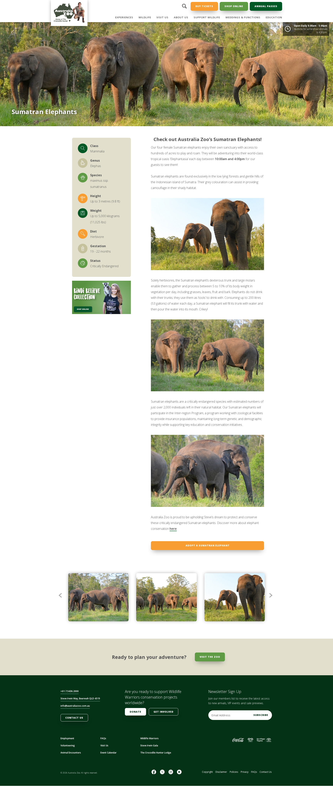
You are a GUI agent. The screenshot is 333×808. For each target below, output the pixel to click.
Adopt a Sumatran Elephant (208, 545)
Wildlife (145, 17)
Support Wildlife (207, 17)
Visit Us (162, 17)
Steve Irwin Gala (149, 745)
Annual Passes (266, 6)
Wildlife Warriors (149, 738)
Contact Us (74, 717)
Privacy (244, 772)
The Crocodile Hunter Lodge (155, 752)
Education (274, 17)
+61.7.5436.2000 (70, 691)
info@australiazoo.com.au (75, 705)
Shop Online (234, 6)
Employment (67, 738)
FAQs (103, 738)
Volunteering (68, 745)
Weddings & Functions (242, 17)
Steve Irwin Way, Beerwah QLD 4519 (80, 698)
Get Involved (163, 711)
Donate (135, 711)
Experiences (124, 17)
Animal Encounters (71, 752)
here (173, 529)
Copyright (207, 772)
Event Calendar (108, 752)
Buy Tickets (204, 6)
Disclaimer (221, 772)
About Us (181, 17)
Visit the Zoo (210, 656)
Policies (234, 772)
